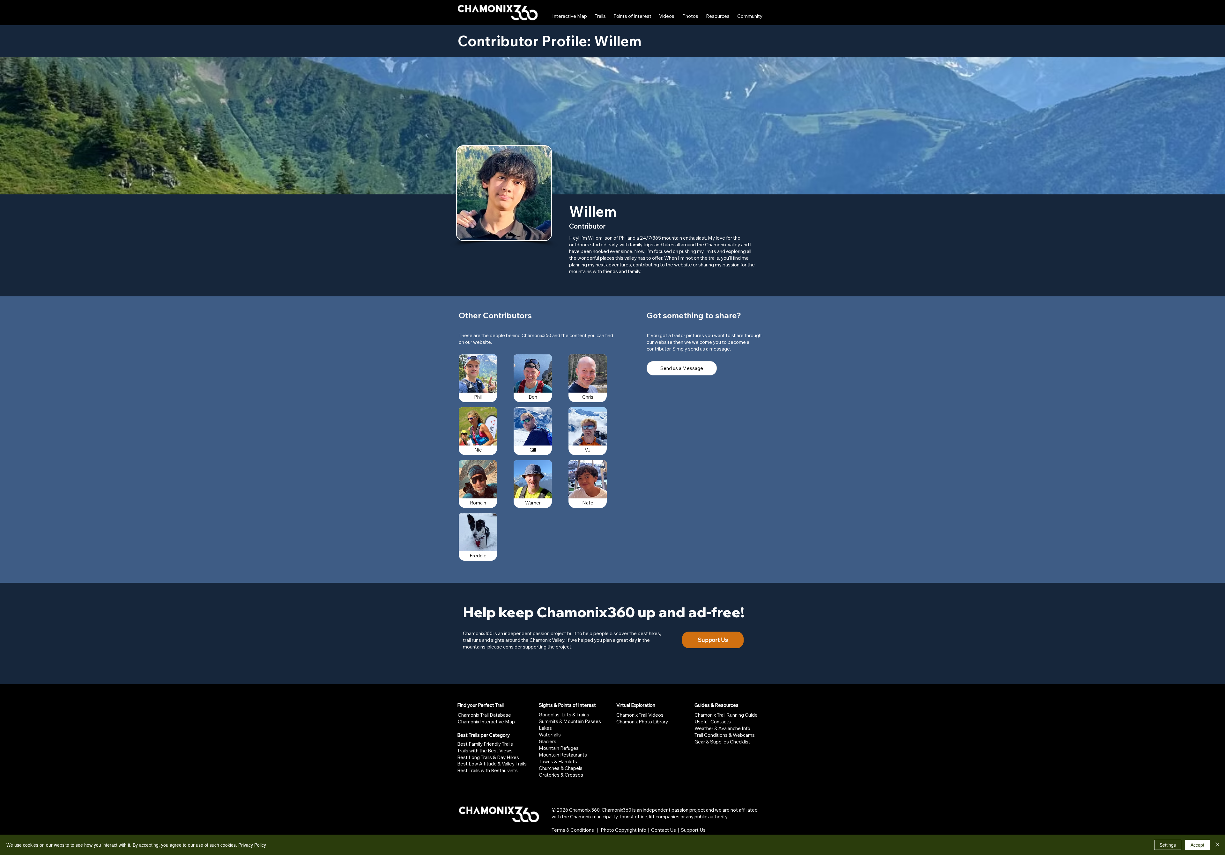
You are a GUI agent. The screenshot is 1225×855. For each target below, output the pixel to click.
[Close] (1217, 845)
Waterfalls (550, 735)
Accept (1197, 845)
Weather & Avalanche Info (722, 728)
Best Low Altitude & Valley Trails (492, 764)
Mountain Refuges (559, 748)
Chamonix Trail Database (484, 715)
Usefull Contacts (712, 722)
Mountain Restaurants (563, 755)
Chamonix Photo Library (642, 722)
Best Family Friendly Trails (485, 744)
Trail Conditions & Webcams (724, 735)
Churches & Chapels (561, 768)
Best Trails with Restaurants (487, 770)
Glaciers (547, 741)
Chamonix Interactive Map (486, 722)
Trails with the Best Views (485, 751)
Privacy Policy (252, 845)
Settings (1168, 845)
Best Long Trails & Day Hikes (488, 757)
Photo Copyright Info (623, 830)
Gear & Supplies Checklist (722, 742)
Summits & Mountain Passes (570, 721)
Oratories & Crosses (561, 775)
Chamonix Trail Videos (640, 715)
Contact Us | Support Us (678, 830)
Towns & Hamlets (558, 761)
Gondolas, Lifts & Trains (564, 715)
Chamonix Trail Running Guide (726, 715)
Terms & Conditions (573, 830)
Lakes (545, 728)
